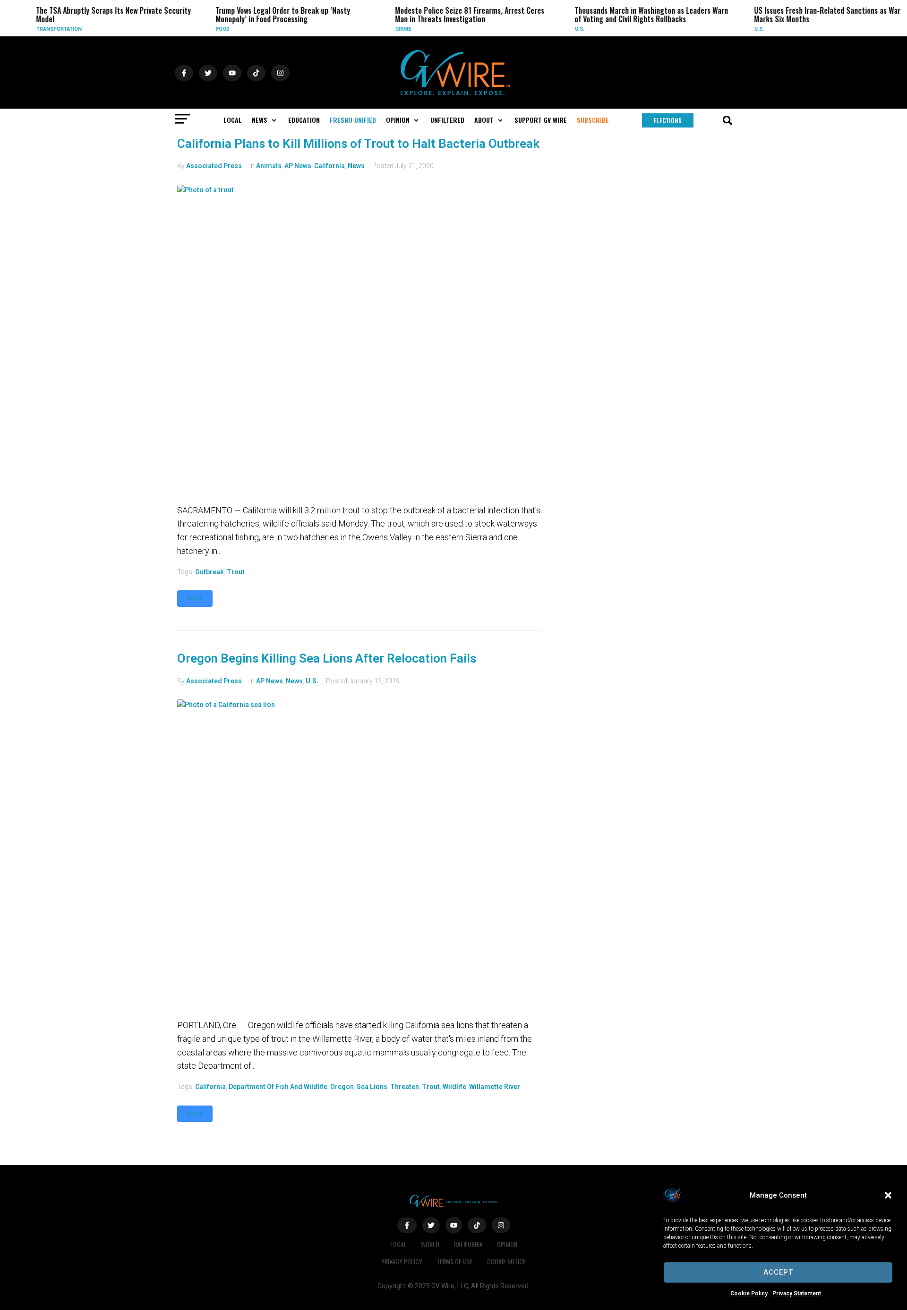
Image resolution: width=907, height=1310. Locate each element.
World (430, 1244)
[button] (888, 1195)
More (195, 598)
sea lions (372, 1086)
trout (236, 572)
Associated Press (214, 166)
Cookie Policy (749, 1293)
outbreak (209, 572)
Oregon (342, 1086)
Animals (269, 166)
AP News (297, 166)
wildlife (454, 1086)
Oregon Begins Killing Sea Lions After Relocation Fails (326, 658)
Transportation (47, 29)
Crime (391, 29)
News (356, 166)
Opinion (507, 1244)
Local (398, 1244)
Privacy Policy (401, 1261)
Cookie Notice (506, 1261)
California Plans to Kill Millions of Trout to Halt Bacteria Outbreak (358, 143)
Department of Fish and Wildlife (278, 1086)
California (329, 166)
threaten (404, 1086)
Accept (778, 1272)
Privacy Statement (796, 1293)
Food (211, 29)
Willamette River (494, 1086)
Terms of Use (454, 1261)
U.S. (568, 29)
